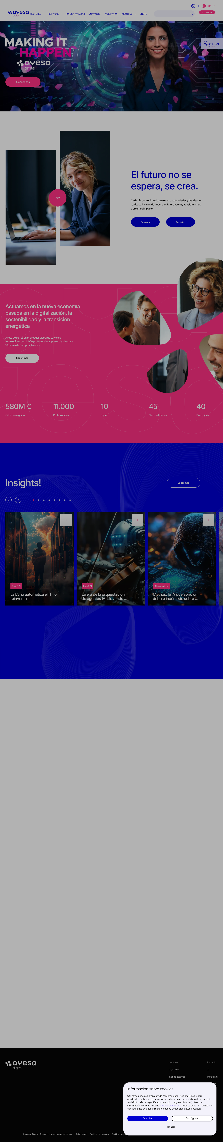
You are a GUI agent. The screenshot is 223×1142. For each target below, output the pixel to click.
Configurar (192, 1118)
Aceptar (147, 1118)
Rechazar (170, 1127)
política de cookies (170, 1106)
